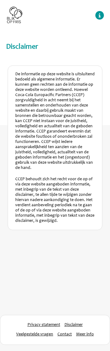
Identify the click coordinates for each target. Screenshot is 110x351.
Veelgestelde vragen (34, 334)
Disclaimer (73, 325)
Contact (64, 334)
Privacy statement (44, 325)
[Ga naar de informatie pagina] (99, 15)
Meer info (85, 334)
